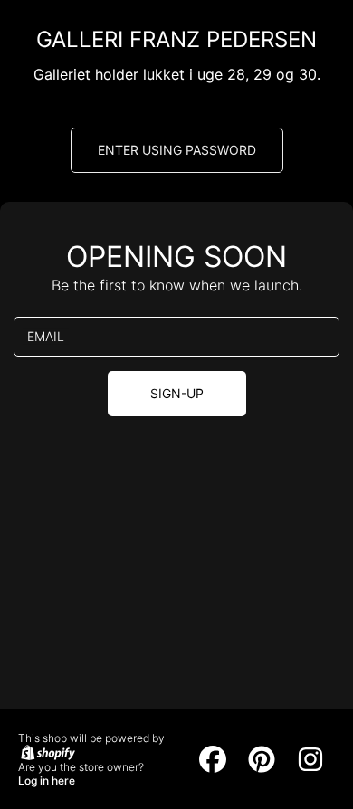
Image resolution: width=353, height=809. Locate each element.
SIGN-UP (177, 393)
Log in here (46, 781)
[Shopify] (46, 751)
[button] (177, 150)
